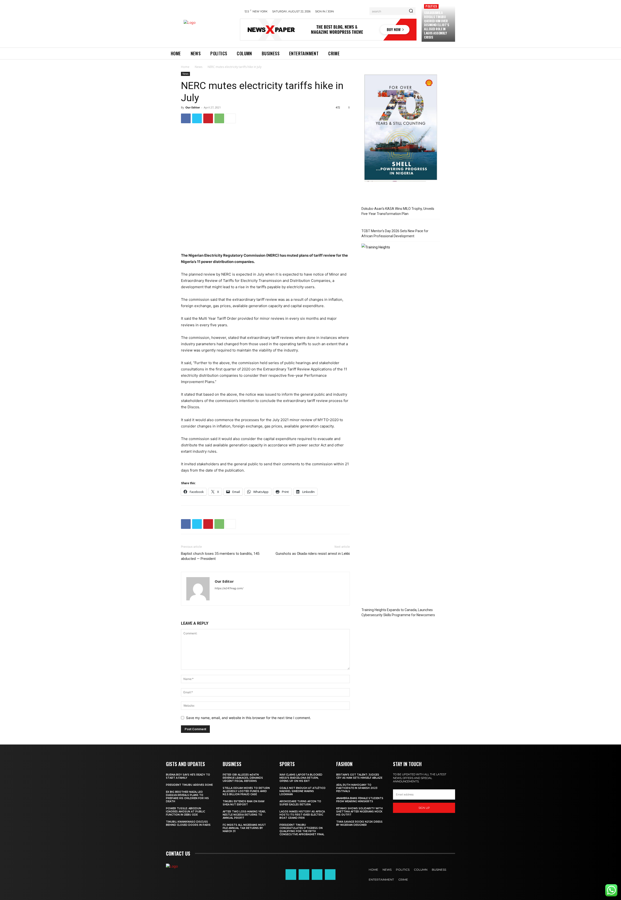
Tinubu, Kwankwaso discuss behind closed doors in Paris (188, 823)
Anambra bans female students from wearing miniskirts (359, 800)
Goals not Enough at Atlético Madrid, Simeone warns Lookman (302, 791)
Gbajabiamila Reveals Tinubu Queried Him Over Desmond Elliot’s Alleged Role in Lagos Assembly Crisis (436, 25)
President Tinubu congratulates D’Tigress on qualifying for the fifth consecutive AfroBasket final (301, 829)
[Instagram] (304, 874)
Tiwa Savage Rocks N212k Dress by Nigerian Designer (359, 823)
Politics (431, 6)
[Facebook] (186, 118)
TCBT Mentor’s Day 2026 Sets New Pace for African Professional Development (394, 233)
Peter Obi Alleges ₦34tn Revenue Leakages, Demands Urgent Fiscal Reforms (243, 778)
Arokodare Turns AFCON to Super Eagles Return (300, 803)
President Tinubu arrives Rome (189, 784)
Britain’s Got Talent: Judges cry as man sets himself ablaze (359, 776)
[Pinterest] (208, 118)
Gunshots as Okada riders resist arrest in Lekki (313, 553)
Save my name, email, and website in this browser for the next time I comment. (248, 718)
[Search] (411, 11)
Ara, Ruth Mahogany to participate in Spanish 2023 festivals (356, 788)
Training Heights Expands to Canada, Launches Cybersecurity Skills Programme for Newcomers (398, 612)
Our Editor (192, 107)
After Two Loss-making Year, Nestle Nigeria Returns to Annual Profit (244, 814)
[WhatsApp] (219, 118)
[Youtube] (330, 874)
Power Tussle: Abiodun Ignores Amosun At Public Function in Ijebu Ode (185, 811)
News (198, 67)
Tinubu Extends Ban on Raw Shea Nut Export (243, 803)
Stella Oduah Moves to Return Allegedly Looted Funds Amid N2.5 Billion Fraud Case (246, 791)
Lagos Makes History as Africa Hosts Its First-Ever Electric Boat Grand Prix (302, 814)
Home (185, 67)
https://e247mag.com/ (229, 588)
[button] (10, 889)
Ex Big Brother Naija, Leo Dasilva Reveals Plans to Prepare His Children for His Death (187, 796)
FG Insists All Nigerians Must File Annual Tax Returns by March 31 (244, 828)
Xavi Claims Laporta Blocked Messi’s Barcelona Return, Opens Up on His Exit (300, 778)
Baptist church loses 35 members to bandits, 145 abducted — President (220, 556)
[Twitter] (197, 118)
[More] (231, 118)
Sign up (424, 808)
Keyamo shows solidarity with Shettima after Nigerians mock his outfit (359, 811)
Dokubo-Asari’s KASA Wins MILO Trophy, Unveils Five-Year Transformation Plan (397, 211)
